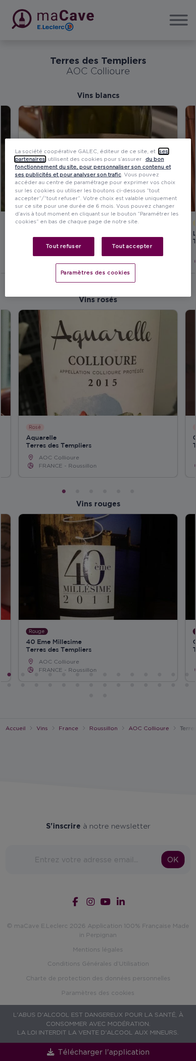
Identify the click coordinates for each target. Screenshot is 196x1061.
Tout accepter (132, 246)
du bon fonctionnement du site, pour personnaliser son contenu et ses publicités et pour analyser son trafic (93, 166)
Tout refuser (64, 246)
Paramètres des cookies (96, 272)
